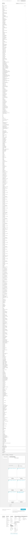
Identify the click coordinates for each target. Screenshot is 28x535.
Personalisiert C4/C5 (5, 111)
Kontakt (19, 518)
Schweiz (4, 411)
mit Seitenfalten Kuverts (5, 119)
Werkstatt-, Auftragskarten (6, 341)
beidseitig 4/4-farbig (5, 171)
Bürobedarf (4, 372)
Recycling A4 (4, 73)
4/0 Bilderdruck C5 (5, 91)
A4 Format (4, 188)
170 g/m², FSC (4, 173)
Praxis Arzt (4, 60)
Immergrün (4, 430)
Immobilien (4, 41)
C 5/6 (3, 129)
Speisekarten (4, 22)
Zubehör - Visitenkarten (5, 68)
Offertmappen (4, 376)
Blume (3, 429)
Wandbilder (4, 145)
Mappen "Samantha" (5, 364)
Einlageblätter (4, 337)
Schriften (4, 154)
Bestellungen (24, 518)
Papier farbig (4, 51)
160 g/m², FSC (4, 56)
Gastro (3, 46)
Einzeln (3, 151)
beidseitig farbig (5, 62)
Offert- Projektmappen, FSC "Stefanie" (21, 477)
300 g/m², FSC (4, 174)
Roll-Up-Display (4, 356)
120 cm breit (4, 358)
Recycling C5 (4, 92)
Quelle (3, 431)
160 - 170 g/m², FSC (5, 269)
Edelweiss (4, 302)
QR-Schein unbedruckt (5, 86)
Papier (3, 155)
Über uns (4, 450)
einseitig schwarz (5, 64)
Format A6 (4, 36)
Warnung (4, 165)
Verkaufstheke (4, 45)
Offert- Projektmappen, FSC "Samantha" (12, 501)
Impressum (20, 519)
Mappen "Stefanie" (5, 362)
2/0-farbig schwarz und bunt (6, 78)
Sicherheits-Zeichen (5, 161)
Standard (4, 133)
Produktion (4, 449)
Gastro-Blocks (4, 404)
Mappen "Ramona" (5, 361)
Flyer (3, 17)
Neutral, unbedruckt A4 (5, 82)
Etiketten (4, 387)
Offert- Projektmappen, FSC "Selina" (12, 489)
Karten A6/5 (4, 310)
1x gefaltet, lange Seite (5, 186)
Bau (3, 7)
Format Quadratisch (5, 339)
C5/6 (3, 117)
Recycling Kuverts (5, 120)
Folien (3, 148)
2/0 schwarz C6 (4, 110)
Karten (3, 308)
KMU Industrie (4, 150)
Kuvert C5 (4, 418)
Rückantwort (4, 390)
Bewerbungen (4, 441)
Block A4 (4, 350)
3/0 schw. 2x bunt (5, 94)
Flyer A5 (4, 266)
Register (4, 438)
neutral (3, 396)
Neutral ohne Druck (5, 435)
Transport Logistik (5, 12)
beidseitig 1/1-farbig (5, 288)
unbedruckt (4, 160)
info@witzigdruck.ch (12, 523)
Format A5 (4, 34)
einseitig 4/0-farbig (5, 190)
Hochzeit (4, 422)
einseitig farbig (4, 63)
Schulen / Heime (4, 47)
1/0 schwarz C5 (4, 89)
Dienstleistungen (5, 447)
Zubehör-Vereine (5, 409)
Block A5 (4, 351)
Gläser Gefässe (4, 157)
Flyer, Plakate (4, 170)
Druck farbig (4, 300)
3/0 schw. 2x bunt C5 (5, 90)
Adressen (24, 519)
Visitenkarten (4, 61)
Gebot (3, 163)
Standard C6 (4, 109)
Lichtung (4, 433)
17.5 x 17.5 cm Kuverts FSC (6, 124)
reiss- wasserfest (5, 369)
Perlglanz (4, 413)
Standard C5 (4, 88)
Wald (3, 427)
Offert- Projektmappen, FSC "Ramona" (12, 477)
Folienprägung (4, 414)
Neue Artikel (3, 517)
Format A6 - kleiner (5, 340)
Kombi (3, 352)
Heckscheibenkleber (5, 393)
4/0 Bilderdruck (4, 102)
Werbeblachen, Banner (5, 132)
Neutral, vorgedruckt (5, 353)
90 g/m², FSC (4, 49)
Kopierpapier (4, 373)
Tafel (3, 136)
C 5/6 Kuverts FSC (5, 123)
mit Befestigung (4, 139)
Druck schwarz (4, 400)
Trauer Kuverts (4, 130)
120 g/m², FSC (4, 50)
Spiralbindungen (5, 437)
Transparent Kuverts (5, 128)
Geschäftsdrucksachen (5, 16)
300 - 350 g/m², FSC (5, 276)
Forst (6, 521)
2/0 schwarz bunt (5, 93)
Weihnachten (4, 410)
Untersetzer (4, 20)
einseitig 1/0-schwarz (5, 194)
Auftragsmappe (4, 366)
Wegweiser (4, 143)
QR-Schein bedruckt (5, 379)
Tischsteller (4, 23)
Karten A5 (4, 320)
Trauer (3, 98)
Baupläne (4, 368)
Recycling (4, 162)
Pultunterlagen (4, 359)
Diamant (4, 301)
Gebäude (4, 167)
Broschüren (4, 297)
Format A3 (4, 53)
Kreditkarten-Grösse (5, 295)
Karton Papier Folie (5, 59)
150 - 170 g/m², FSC (5, 205)
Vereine (3, 391)
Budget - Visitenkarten (5, 65)
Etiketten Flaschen (5, 408)
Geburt (3, 424)
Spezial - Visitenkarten (5, 67)
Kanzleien (4, 33)
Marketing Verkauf (5, 10)
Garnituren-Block (5, 347)
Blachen (4, 18)
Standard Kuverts (5, 113)
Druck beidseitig (4, 35)
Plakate (3, 265)
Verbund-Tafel (4, 440)
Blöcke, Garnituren (5, 342)
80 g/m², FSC (4, 52)
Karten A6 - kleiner (5, 312)
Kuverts (3, 87)
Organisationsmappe (5, 365)
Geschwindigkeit (4, 166)
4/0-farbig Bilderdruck (5, 72)
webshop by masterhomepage (14, 533)
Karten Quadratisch (5, 311)
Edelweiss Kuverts (5, 126)
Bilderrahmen (4, 428)
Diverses (4, 442)
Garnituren (4, 345)
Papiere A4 (4, 415)
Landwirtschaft (4, 24)
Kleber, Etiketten (4, 149)
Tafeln (3, 370)
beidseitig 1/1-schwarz (5, 178)
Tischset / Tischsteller (5, 405)
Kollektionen (4, 451)
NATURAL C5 (4, 95)
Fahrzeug (4, 144)
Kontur (3, 153)
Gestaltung (4, 448)
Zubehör (4, 169)
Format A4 (4, 55)
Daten (3, 445)
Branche (4, 6)
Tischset (4, 21)
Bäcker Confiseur (5, 44)
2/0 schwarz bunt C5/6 (5, 106)
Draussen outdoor (5, 137)
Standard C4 (4, 99)
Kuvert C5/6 (4, 104)
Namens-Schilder (5, 406)
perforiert (4, 398)
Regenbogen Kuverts (5, 122)
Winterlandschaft (5, 412)
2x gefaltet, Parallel (5, 212)
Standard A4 (4, 69)
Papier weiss (4, 48)
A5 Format (4, 189)
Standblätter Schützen (5, 395)
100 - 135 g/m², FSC (5, 260)
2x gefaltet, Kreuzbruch (5, 255)
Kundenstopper (4, 296)
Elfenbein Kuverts (5, 131)
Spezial (3, 135)
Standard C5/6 (4, 105)
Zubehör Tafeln (4, 147)
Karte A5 (4, 313)
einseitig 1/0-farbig (5, 291)
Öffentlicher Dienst (5, 32)
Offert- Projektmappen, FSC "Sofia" (21, 489)
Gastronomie (4, 15)
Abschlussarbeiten (5, 436)
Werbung (4, 355)
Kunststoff (4, 138)
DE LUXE (4, 81)
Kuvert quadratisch (5, 419)
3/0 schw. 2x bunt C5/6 (5, 107)
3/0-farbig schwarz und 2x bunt (6, 71)
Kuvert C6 (4, 108)
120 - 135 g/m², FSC (5, 176)
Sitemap (19, 520)
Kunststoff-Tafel (4, 146)
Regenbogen (4, 305)
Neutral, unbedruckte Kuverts (6, 112)
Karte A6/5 (4, 314)
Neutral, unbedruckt (5, 417)
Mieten (3, 443)
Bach (3, 432)
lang (3, 399)
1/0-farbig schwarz (5, 70)
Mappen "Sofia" (4, 363)
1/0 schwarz (4, 100)
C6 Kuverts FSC (4, 125)
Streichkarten (4, 394)
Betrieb (3, 9)
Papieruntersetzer (5, 19)
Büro (3, 8)
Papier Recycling (4, 58)
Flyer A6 (4, 280)
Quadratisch (4, 118)
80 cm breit (4, 357)
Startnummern (4, 407)
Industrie (7, 517)
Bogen (3, 152)
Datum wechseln (5, 134)
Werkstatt (4, 38)
